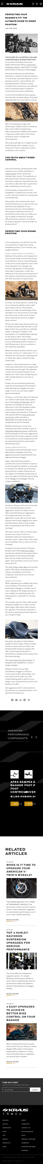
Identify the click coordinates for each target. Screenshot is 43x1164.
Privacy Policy (19, 1160)
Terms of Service (7, 1160)
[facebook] (4, 1114)
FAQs (23, 1135)
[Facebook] (12, 700)
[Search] (33, 4)
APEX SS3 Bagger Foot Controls (18, 787)
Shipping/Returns (28, 1147)
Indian (5, 1139)
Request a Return (28, 1139)
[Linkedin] (24, 700)
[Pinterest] (29, 700)
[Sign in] (37, 4)
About (24, 1120)
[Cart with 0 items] (40, 4)
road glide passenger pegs (16, 431)
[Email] (16, 700)
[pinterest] (16, 1114)
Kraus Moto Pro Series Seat (20, 660)
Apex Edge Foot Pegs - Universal (33, 787)
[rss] (20, 1114)
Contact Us (26, 1128)
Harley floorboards (21, 402)
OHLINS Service (27, 1131)
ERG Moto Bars (27, 551)
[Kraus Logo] (21, 1110)
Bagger (5, 1120)
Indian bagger (11, 174)
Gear (4, 1147)
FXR (4, 1135)
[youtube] (12, 1114)
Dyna (4, 1131)
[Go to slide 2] (36, 737)
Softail (5, 1124)
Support (25, 1150)
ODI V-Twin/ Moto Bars (18, 567)
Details (16, 804)
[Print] (20, 700)
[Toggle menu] (2, 3)
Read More (12, 920)
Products (6, 1143)
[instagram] (8, 1114)
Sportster (7, 1128)
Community (26, 1124)
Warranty (25, 1143)
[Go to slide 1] (32, 737)
